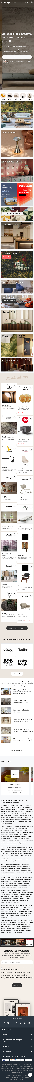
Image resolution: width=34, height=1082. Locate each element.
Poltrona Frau (18, 849)
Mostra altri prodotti (17, 628)
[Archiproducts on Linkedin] (29, 1022)
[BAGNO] (10, 95)
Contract (10, 830)
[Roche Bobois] (22, 662)
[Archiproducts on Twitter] (17, 1022)
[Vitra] (8, 649)
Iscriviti (18, 985)
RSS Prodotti (13, 1079)
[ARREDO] (3, 95)
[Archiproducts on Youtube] (25, 1022)
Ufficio (16, 828)
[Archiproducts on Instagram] (8, 1022)
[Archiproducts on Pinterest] (12, 1022)
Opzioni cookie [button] (17, 1075)
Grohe (20, 900)
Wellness (3, 830)
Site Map (21, 1079)
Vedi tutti (17, 673)
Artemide (26, 838)
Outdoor (8, 828)
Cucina (22, 828)
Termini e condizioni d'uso (12, 1077)
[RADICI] (9, 345)
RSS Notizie (25, 1077)
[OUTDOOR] (30, 95)
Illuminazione (27, 826)
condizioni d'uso (20, 972)
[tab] (17, 1029)
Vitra (14, 838)
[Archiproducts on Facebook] (4, 1022)
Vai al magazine (17, 750)
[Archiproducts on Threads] (21, 1022)
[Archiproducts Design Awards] (25, 194)
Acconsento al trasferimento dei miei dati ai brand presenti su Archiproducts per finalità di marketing (16, 968)
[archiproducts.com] (10, 2)
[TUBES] (25, 345)
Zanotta (3, 840)
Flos (21, 838)
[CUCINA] (16, 95)
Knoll (17, 838)
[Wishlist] (24, 2)
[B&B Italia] (8, 662)
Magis (7, 853)
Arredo (19, 826)
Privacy (9, 1076)
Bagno (3, 828)
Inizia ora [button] (17, 57)
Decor (26, 828)
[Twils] (22, 649)
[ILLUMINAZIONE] (23, 95)
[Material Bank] (9, 194)
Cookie (25, 1076)
